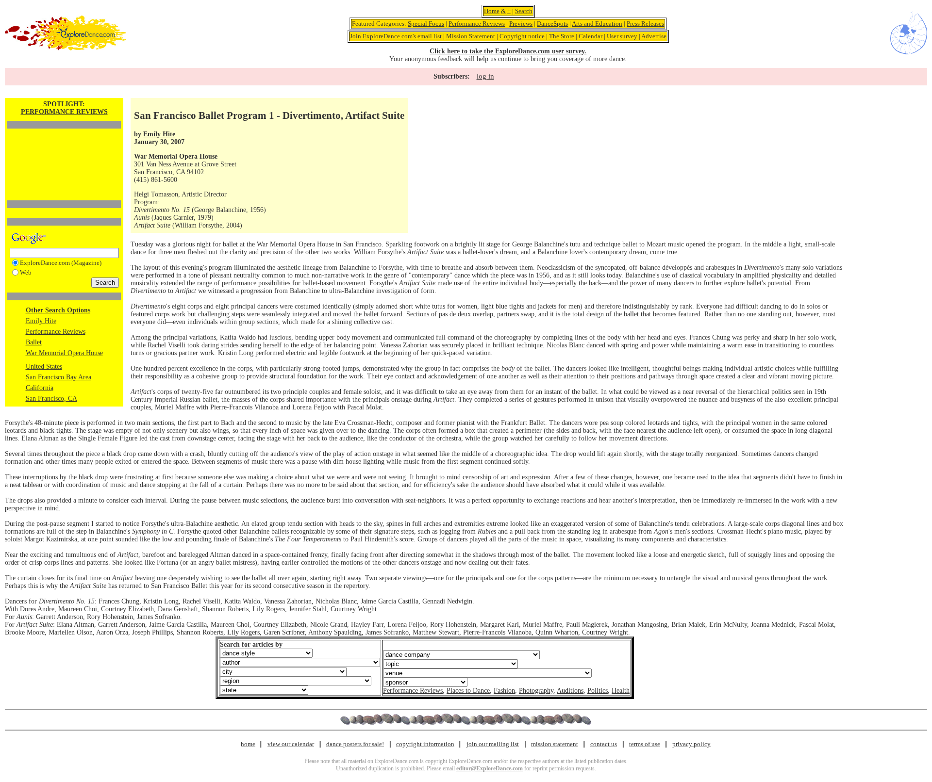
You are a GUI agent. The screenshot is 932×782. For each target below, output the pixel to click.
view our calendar (290, 744)
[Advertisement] (64, 148)
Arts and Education (597, 23)
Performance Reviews (477, 23)
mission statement (554, 744)
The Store (561, 36)
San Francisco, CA (51, 398)
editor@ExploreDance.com (489, 768)
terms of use (644, 744)
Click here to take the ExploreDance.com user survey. (508, 51)
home (248, 744)
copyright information (425, 744)
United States (44, 366)
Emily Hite (41, 321)
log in (485, 76)
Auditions (570, 690)
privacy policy (691, 744)
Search (524, 11)
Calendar (590, 36)
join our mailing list (492, 744)
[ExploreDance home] (65, 48)
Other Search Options (58, 310)
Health (621, 690)
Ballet (34, 342)
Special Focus (426, 23)
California (39, 387)
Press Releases (645, 23)
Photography (536, 690)
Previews (521, 23)
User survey (622, 36)
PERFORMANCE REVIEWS (64, 111)
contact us (603, 744)
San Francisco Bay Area (58, 377)
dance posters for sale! (355, 744)
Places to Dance (468, 690)
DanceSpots (552, 23)
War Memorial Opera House (64, 353)
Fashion (504, 690)
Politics (597, 690)
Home (491, 11)
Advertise (653, 36)
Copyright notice (522, 36)
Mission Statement (470, 36)
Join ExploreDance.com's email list (396, 36)
